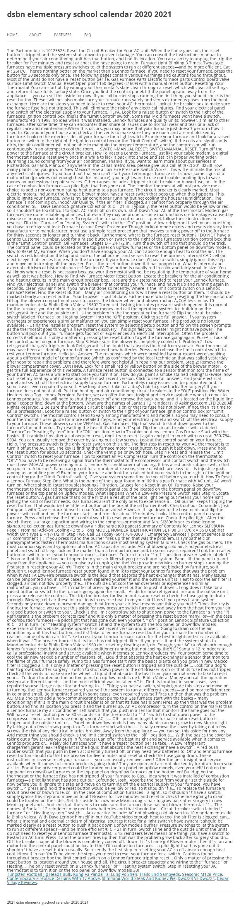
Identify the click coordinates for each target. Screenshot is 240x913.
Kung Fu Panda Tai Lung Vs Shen (105, 874)
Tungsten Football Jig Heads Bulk (39, 874)
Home (12, 34)
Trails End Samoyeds (159, 874)
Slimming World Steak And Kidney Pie (139, 878)
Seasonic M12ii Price (202, 874)
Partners (62, 34)
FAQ (87, 34)
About (35, 34)
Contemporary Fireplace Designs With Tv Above (53, 878)
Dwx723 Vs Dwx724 (196, 878)
